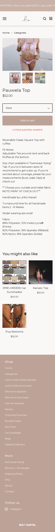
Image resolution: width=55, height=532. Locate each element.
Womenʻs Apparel (15, 391)
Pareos (9, 409)
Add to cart (27, 120)
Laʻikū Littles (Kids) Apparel (20, 379)
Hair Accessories (14, 403)
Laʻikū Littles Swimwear (18, 385)
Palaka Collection (15, 444)
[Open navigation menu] (4, 18)
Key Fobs (10, 426)
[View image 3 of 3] (40, 78)
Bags (8, 438)
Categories (20, 32)
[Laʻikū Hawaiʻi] (25, 18)
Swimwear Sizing (14, 462)
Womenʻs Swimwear (17, 397)
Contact (9, 491)
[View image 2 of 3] (27, 78)
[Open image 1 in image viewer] (27, 54)
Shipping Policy (14, 473)
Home (6, 32)
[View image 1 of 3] (15, 78)
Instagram (16, 509)
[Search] (44, 18)
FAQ (7, 479)
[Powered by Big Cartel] (27, 525)
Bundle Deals (13, 421)
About (8, 485)
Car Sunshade (13, 432)
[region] (27, 5)
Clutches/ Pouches (16, 415)
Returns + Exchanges (17, 468)
